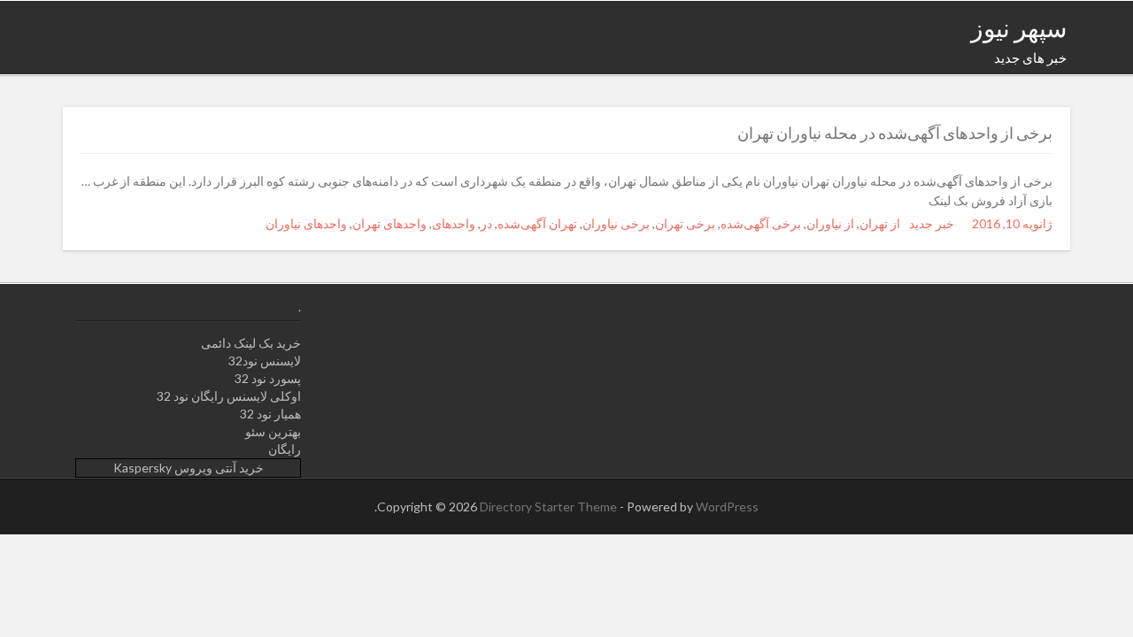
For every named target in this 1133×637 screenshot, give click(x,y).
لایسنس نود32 (264, 360)
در (486, 223)
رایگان (284, 449)
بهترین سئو (273, 431)
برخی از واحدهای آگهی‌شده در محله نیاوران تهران (894, 132)
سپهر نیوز (1019, 27)
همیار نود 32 (270, 413)
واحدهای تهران (389, 223)
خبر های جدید (1030, 57)
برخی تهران (685, 223)
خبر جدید (931, 223)
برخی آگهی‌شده (761, 223)
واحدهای (453, 223)
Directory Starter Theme (550, 506)
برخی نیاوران (616, 223)
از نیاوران (830, 223)
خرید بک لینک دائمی (251, 342)
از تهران (879, 223)
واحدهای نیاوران (306, 223)
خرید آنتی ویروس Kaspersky (188, 467)
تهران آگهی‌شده (537, 223)
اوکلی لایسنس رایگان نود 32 (229, 395)
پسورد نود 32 (268, 378)
